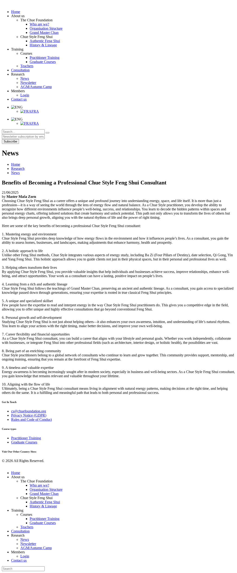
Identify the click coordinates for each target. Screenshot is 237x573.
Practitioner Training (26, 438)
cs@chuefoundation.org (28, 411)
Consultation (20, 531)
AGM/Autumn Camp (36, 548)
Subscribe (10, 141)
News (15, 173)
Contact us (19, 560)
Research (18, 169)
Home (15, 164)
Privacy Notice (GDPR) (28, 415)
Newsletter (28, 544)
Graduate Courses (24, 442)
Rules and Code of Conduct (31, 419)
